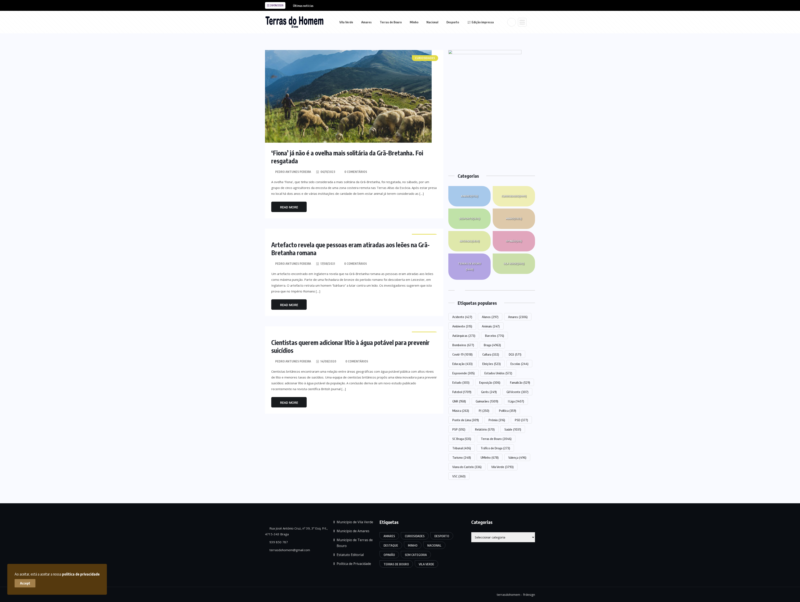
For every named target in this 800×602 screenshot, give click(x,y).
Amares (366, 22)
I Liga (516, 401)
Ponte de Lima (465, 420)
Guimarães (487, 401)
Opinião (514, 241)
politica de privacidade (81, 574)
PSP (458, 429)
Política (507, 410)
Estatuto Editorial (350, 554)
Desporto (452, 22)
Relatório (485, 429)
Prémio (497, 420)
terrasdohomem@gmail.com (289, 550)
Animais (491, 326)
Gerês (489, 392)
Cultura (490, 354)
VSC (458, 476)
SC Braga (461, 439)
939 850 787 (278, 542)
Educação (462, 364)
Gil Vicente (517, 392)
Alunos (490, 317)
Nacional (432, 22)
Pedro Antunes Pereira (293, 172)
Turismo (461, 457)
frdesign (529, 594)
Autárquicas (463, 335)
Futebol (461, 392)
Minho (414, 22)
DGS (515, 354)
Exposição (489, 382)
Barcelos (494, 335)
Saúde (512, 429)
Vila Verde (346, 22)
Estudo (460, 382)
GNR (459, 401)
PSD (521, 420)
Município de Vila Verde (355, 522)
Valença (517, 457)
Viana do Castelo (466, 467)
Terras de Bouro (391, 22)
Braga (492, 345)
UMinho (490, 457)
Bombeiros (463, 345)
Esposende (463, 373)
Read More (289, 207)
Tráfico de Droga (495, 448)
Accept (25, 583)
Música (460, 410)
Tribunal (461, 448)
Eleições (491, 364)
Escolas (519, 364)
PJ (484, 410)
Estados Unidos (498, 373)
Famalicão (520, 382)
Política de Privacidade (354, 563)
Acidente (462, 317)
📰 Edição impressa (480, 22)
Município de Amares (353, 531)
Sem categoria (416, 555)
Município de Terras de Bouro (355, 543)
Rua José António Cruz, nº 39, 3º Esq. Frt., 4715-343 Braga (296, 531)
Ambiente (462, 326)
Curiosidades (513, 196)
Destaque (391, 545)
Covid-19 (462, 354)
